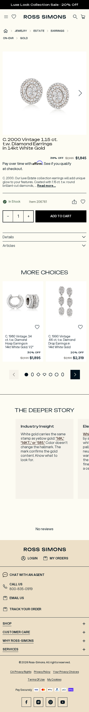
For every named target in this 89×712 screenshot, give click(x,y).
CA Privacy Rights (20, 672)
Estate (38, 31)
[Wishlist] (13, 16)
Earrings (57, 31)
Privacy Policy (42, 672)
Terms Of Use (36, 679)
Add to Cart (61, 216)
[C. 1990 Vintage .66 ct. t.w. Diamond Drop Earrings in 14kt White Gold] (66, 321)
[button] (44, 93)
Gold (24, 38)
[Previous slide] (14, 374)
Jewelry (21, 31)
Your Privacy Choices (66, 672)
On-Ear (8, 38)
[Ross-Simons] (44, 17)
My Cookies (54, 679)
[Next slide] (80, 93)
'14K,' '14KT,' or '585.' (42, 440)
